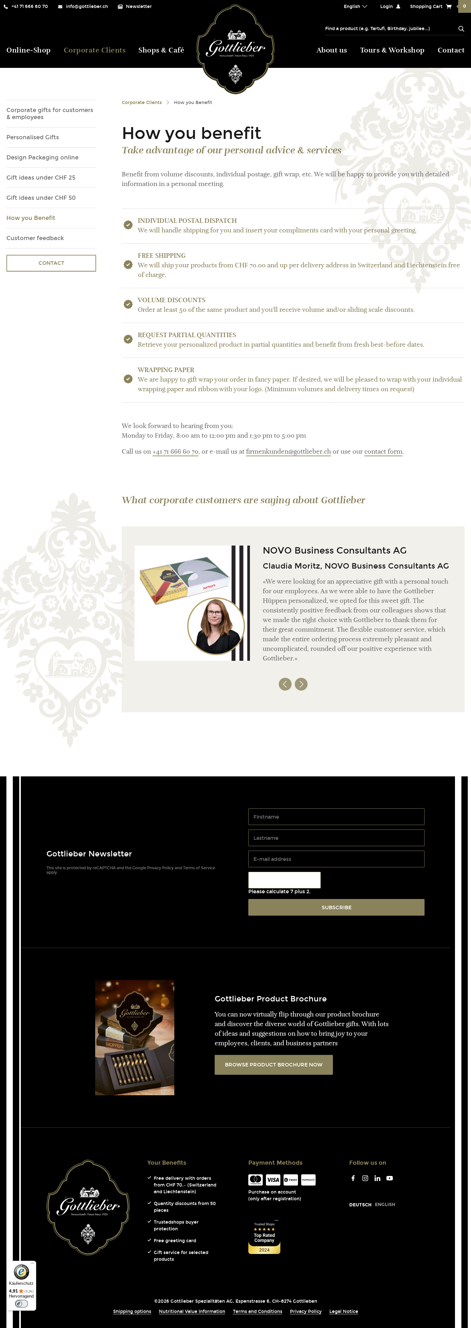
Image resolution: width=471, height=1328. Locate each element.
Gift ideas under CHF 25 (40, 177)
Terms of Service (199, 868)
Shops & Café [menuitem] (161, 50)
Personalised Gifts (32, 137)
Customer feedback (35, 238)
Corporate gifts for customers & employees (49, 114)
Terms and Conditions (257, 1311)
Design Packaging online (42, 157)
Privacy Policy (160, 868)
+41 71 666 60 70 (175, 452)
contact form (383, 452)
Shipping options (132, 1311)
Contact (51, 263)
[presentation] (285, 677)
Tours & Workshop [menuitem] (392, 50)
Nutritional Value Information (192, 1311)
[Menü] (32, 1264)
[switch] (21, 1304)
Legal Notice (343, 1311)
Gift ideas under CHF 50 (41, 197)
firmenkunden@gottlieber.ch (288, 452)
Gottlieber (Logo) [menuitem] (235, 49)
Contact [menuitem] (451, 50)
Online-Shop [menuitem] (28, 50)
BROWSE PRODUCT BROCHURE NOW (274, 1065)
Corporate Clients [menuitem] (95, 50)
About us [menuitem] (332, 50)
